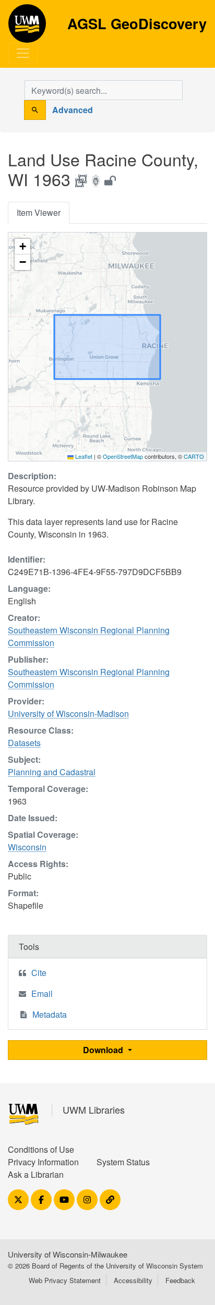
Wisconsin (27, 847)
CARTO (194, 456)
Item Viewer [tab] (39, 212)
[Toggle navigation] (23, 53)
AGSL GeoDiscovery (27, 27)
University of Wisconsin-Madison (68, 713)
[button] (22, 246)
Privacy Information (43, 1162)
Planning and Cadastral (51, 772)
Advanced (72, 110)
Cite (38, 973)
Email (42, 993)
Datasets (24, 743)
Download (104, 1050)
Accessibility (133, 1280)
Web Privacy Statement (65, 1280)
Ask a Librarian (36, 1174)
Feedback (180, 1280)
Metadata (49, 1014)
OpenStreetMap (123, 456)
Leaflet (83, 456)
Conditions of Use (41, 1149)
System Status (123, 1162)
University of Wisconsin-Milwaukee (67, 1254)
